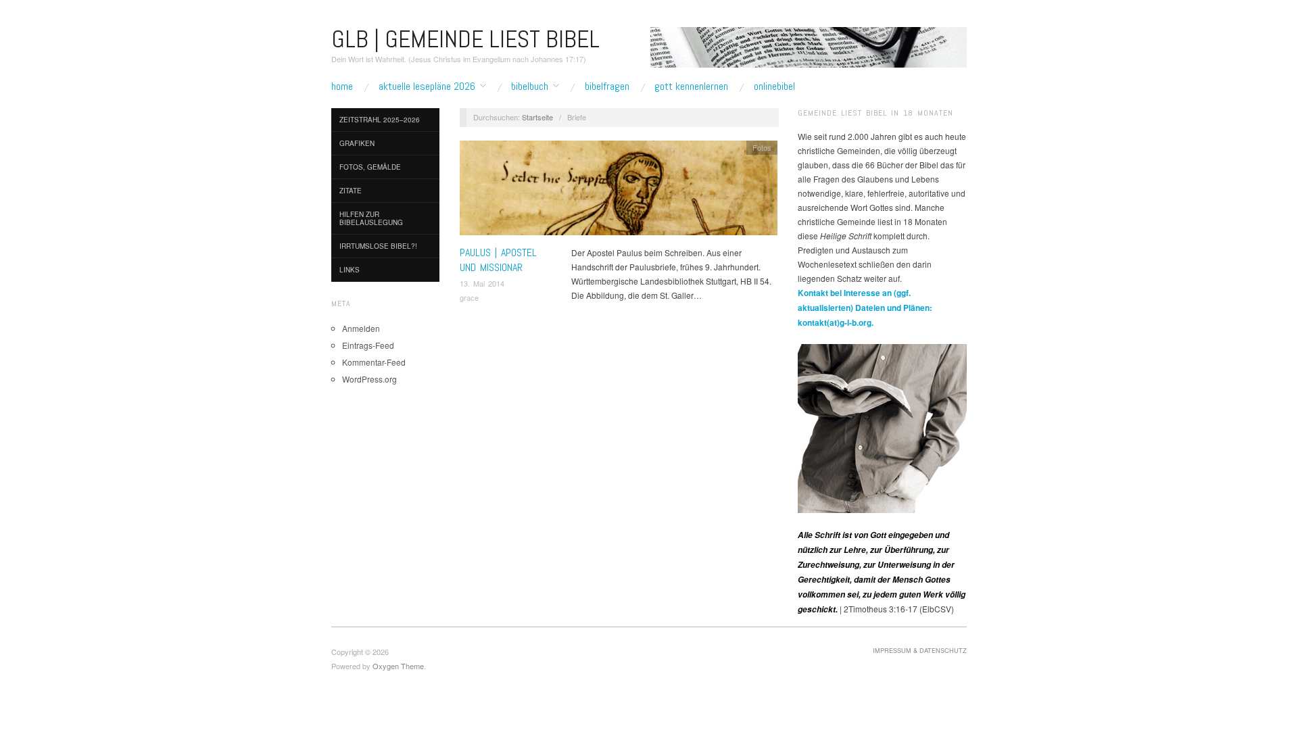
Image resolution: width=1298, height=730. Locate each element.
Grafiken (357, 143)
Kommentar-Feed (374, 362)
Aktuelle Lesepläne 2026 (427, 86)
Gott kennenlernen (691, 86)
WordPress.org (369, 379)
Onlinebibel (774, 86)
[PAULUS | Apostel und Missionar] (618, 191)
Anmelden (361, 328)
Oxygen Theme (398, 665)
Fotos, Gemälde (370, 167)
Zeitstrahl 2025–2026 (379, 119)
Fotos (761, 147)
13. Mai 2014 (482, 283)
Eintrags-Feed (368, 345)
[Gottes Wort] (808, 45)
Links (349, 269)
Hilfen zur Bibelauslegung (371, 218)
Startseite (537, 117)
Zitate (350, 190)
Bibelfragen (607, 86)
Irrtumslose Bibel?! (378, 246)
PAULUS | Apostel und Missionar (498, 259)
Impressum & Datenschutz (920, 650)
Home (342, 86)
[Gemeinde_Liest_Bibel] (882, 427)
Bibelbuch (529, 86)
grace (469, 297)
